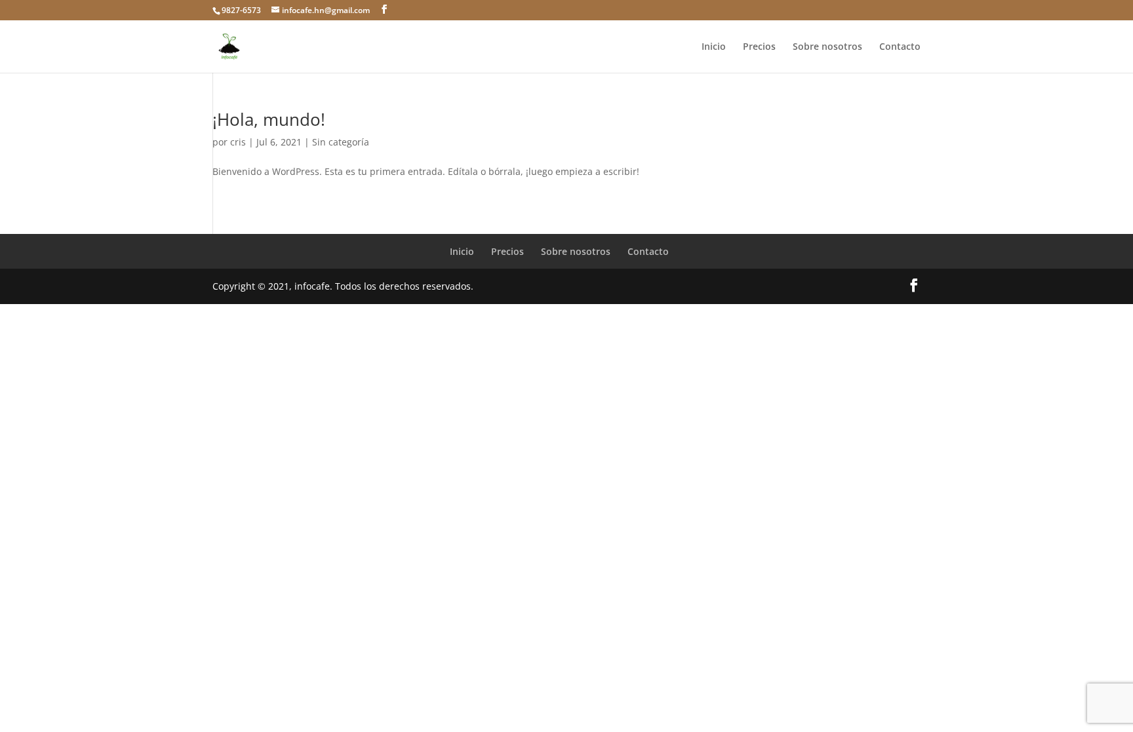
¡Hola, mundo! (268, 119)
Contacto (900, 47)
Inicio (714, 47)
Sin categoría (340, 142)
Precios (759, 47)
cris (238, 142)
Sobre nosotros (827, 47)
